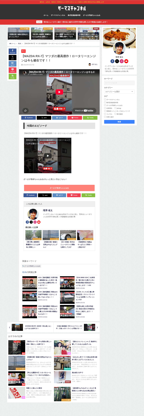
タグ (106, 96)
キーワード (108, 79)
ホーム (46, 15)
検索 (119, 122)
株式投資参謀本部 (74, 15)
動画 (23, 51)
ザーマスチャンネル (58, 15)
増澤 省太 (94, 64)
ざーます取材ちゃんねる (91, 15)
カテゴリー (108, 87)
